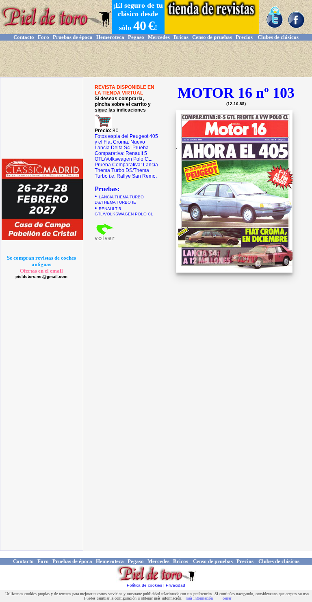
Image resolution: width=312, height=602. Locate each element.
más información (199, 598)
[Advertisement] (156, 59)
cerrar (227, 598)
